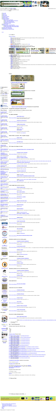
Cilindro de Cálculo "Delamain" (3, 136)
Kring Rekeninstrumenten (4, 245)
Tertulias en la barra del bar (21, 124)
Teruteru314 (24, 132)
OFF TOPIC (21, 128)
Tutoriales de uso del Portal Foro (22, 120)
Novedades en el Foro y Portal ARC (22, 152)
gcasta (21, 273)
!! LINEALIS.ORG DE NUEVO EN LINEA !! (19, 82)
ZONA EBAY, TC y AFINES (21, 196)
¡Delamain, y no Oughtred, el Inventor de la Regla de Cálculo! (4, 162)
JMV (11, 42)
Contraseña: (2, 91)
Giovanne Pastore (4, 330)
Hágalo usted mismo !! (20, 208)
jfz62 (11, 58)
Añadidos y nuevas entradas (32, 179)
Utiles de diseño (19, 301)
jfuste (21, 231)
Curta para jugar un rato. (3, 211)
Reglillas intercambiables (3, 187)
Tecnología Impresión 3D (23, 212)
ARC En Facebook (20, 228)
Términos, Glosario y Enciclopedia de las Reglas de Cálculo (25, 175)
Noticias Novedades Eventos (21, 187)
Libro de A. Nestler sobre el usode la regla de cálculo (4, 184)
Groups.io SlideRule (4, 225)
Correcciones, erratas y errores (24, 179)
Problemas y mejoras (20, 249)
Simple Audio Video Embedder (7, 404)
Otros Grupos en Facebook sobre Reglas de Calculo (24, 235)
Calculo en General (20, 297)
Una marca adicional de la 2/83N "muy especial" (4, 200)
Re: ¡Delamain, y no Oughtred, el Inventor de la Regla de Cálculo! (18, 356)
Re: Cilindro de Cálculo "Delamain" (14, 335)
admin (12, 44)
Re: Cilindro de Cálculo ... (18, 366)
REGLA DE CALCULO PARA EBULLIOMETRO (4, 204)
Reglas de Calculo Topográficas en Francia (19, 106)
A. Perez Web (4, 293)
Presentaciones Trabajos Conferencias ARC (23, 162)
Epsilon (12, 56)
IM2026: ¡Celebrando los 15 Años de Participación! (4, 149)
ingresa (11, 8)
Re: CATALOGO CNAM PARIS (14, 357)
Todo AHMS (21, 174)
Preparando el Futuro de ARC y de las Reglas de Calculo (25, 149)
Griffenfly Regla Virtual (5, 302)
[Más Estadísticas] (11, 367)
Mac (11, 37)
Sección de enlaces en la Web (21, 246)
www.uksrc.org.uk (4, 237)
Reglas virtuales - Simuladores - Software (23, 213)
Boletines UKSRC (19, 137)
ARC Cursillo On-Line (20, 180)
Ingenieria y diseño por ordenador (22, 305)
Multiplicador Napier (3, 168)
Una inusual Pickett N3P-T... (4, 190)
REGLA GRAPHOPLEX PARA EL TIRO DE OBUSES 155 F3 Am (4, 158)
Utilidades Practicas (20, 217)
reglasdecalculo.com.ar (4, 268)
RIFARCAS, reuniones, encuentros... (22, 157)
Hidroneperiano (13, 45)
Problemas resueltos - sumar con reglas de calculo (4, 177)
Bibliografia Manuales (20, 204)
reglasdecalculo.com (4, 276)
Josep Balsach (5, 322)
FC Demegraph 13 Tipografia (17, 90)
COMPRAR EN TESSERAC (2, 215)
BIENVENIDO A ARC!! (20, 116)
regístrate (14, 8)
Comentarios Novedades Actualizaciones (23, 258)
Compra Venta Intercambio (21, 309)
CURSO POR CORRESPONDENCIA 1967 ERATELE (3, 154)
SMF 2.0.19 (4, 403)
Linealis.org (4, 256)
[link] (29, 44)
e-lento (6, 120)
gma (5, 112)
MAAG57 (5, 103)
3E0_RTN (29, 365)
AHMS (12, 61)
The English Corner (20, 141)
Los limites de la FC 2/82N (16, 98)
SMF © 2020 (8, 403)
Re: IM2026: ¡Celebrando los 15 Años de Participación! (4, 140)
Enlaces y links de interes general (22, 316)
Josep (1, 178)
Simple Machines (13, 403)
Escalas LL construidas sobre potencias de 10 (4, 197)
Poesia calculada (19, 129)
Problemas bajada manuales (23, 254)
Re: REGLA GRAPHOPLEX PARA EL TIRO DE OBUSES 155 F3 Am (19, 351)
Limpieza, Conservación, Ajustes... (22, 200)
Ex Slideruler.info (22, 233)
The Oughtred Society (5, 229)
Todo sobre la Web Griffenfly (21, 283)
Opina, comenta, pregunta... (21, 191)
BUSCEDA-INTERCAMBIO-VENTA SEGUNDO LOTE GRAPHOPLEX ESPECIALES (4, 173)
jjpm (11, 67)
